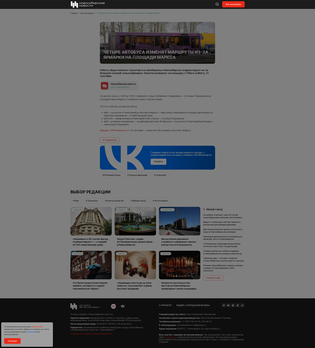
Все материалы (233, 4)
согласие (31, 332)
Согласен (12, 341)
